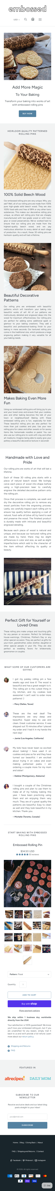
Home (15, 1143)
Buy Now (27, 114)
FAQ (13, 1050)
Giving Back (31, 1143)
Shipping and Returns (20, 1046)
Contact (40, 1151)
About (40, 1143)
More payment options (29, 1010)
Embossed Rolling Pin (27, 845)
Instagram (42, 1160)
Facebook (17, 1160)
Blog (22, 1143)
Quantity (12, 984)
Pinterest (29, 1160)
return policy (28, 1036)
